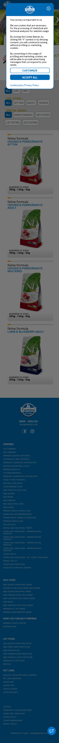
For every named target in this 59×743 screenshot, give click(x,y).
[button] (51, 731)
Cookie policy (17, 85)
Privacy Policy (31, 85)
